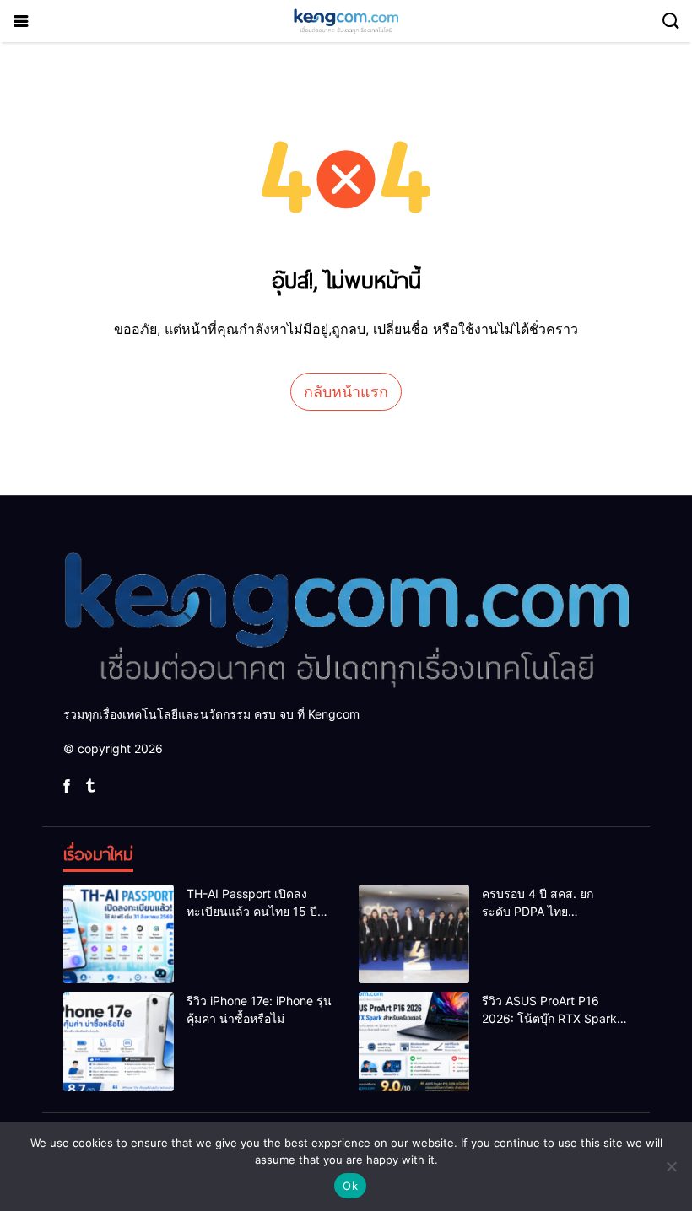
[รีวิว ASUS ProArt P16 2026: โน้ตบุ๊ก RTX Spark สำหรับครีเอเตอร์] (414, 1041)
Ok (350, 1185)
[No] (670, 1166)
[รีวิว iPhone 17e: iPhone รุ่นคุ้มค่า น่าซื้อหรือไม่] (118, 1041)
